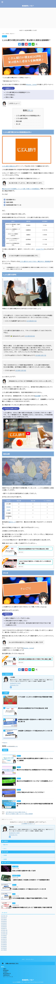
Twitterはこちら (14, 685)
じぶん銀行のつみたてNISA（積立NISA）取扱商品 (35, 261)
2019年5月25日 (30, 336)
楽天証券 (8, 507)
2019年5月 (4, 942)
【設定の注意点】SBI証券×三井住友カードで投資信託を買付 (30, 880)
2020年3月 (4, 925)
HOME (23, 959)
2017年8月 (4, 950)
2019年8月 (4, 937)
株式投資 (6, 852)
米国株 (5, 859)
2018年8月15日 (32, 321)
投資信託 (6, 841)
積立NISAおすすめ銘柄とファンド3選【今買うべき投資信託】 (21, 189)
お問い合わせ (7, 862)
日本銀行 (5, 972)
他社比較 (18, 121)
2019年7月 (4, 939)
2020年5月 (4, 921)
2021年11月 (4, 916)
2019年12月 (4, 930)
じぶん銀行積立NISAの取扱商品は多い (27, 116)
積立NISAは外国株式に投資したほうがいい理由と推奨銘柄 (19, 814)
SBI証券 (8, 510)
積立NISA (5, 742)
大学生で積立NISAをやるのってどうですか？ (31, 792)
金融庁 (4, 969)
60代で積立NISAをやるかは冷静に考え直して (16, 812)
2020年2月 (4, 926)
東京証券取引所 (7, 973)
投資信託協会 (6, 975)
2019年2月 (4, 948)
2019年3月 (4, 946)
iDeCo (4, 848)
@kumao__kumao (31, 84)
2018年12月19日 (20, 370)
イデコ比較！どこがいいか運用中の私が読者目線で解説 (35, 697)
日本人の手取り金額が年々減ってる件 (24, 871)
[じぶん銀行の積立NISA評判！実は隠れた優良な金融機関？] (29, 44)
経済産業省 (6, 970)
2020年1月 (4, 928)
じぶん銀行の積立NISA (9, 166)
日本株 (5, 855)
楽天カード (12, 522)
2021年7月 (4, 917)
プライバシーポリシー (30, 959)
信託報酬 (37, 396)
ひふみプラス (40, 249)
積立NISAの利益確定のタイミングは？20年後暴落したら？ (35, 781)
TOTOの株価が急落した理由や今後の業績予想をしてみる (29, 898)
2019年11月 (4, 932)
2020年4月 (4, 923)
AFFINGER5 (41, 982)
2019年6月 (4, 941)
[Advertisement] (28, 18)
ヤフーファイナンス (8, 976)
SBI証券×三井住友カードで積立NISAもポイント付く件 (35, 731)
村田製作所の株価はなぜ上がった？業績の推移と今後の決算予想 (32, 907)
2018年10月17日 (40, 355)
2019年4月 (4, 944)
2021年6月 (4, 919)
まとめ (17, 124)
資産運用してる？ (28, 6)
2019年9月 (4, 935)
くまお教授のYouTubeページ (28, 823)
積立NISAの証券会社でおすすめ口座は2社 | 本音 (33, 708)
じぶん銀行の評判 (21, 118)
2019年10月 (4, 934)
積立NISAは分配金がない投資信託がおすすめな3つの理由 (34, 770)
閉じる (30, 110)
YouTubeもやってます (15, 683)
